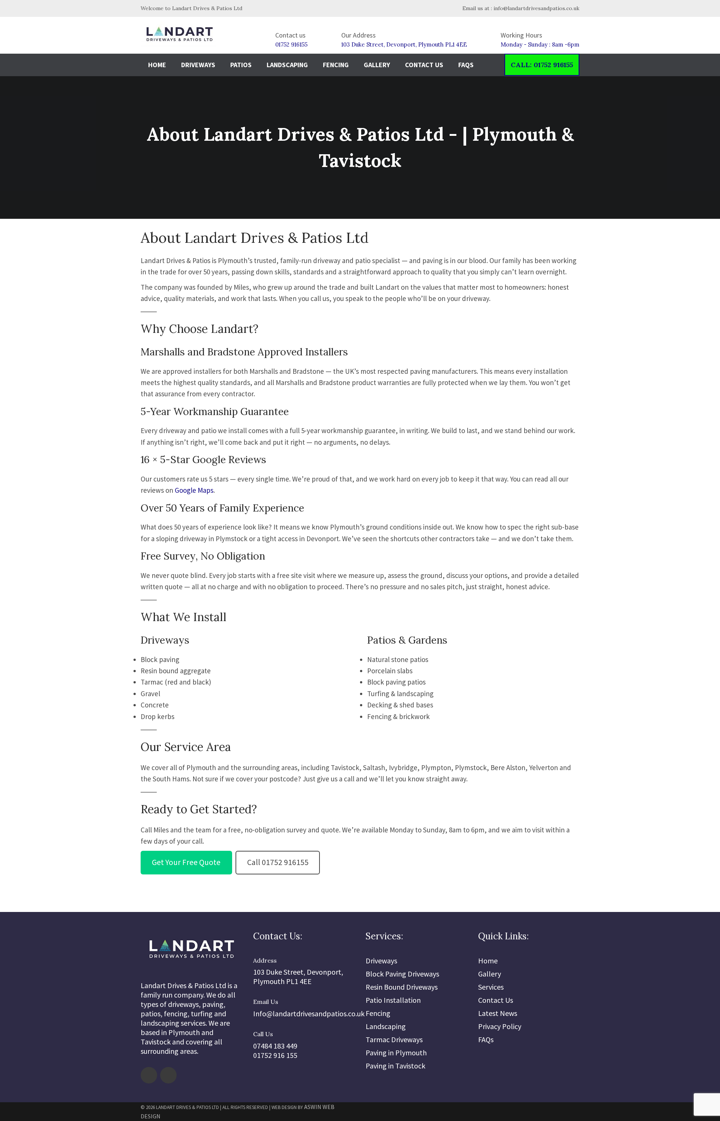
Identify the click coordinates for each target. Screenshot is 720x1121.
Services (491, 987)
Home (157, 64)
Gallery (377, 64)
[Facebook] (149, 1075)
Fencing (336, 64)
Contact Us (424, 64)
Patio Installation (393, 1000)
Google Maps (194, 490)
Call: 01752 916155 (542, 64)
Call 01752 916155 (278, 862)
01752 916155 (291, 44)
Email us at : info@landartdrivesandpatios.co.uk (520, 8)
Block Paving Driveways (402, 973)
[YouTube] (168, 1075)
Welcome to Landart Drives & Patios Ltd (191, 8)
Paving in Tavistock (395, 1065)
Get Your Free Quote (186, 862)
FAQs (466, 64)
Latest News (497, 1013)
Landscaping (287, 64)
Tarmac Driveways (394, 1039)
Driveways (198, 64)
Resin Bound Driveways (402, 987)
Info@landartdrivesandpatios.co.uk (308, 1013)
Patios (241, 64)
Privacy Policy (499, 1026)
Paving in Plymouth (396, 1052)
